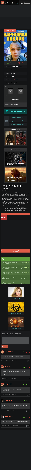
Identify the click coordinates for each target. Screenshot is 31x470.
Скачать (27, 262)
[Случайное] (12, 2)
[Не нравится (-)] (29, 352)
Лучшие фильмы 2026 (18, 117)
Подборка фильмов (17, 111)
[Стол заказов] (17, 2)
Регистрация (27, 2)
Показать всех (15, 99)
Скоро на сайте (15, 129)
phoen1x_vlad (9, 416)
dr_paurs (7, 366)
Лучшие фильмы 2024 (18, 124)
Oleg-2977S (8, 384)
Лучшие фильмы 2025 (18, 121)
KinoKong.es (2, 2)
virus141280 (8, 400)
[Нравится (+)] (23, 352)
